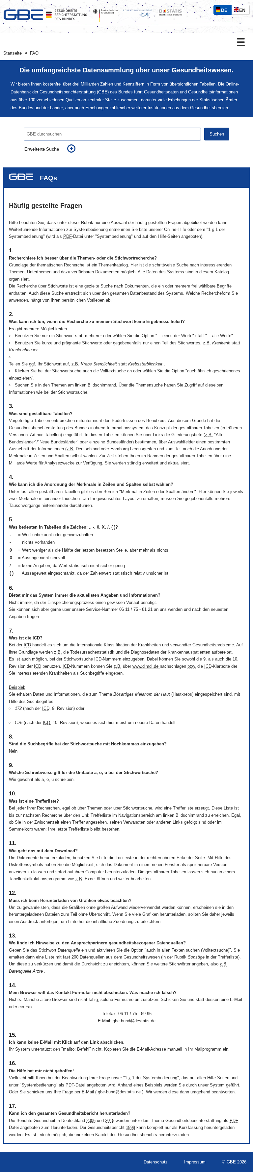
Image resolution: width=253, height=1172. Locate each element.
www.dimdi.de (146, 666)
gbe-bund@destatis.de (134, 1020)
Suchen (217, 134)
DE (225, 11)
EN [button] (244, 11)
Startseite (12, 53)
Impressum (195, 1162)
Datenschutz (156, 1162)
